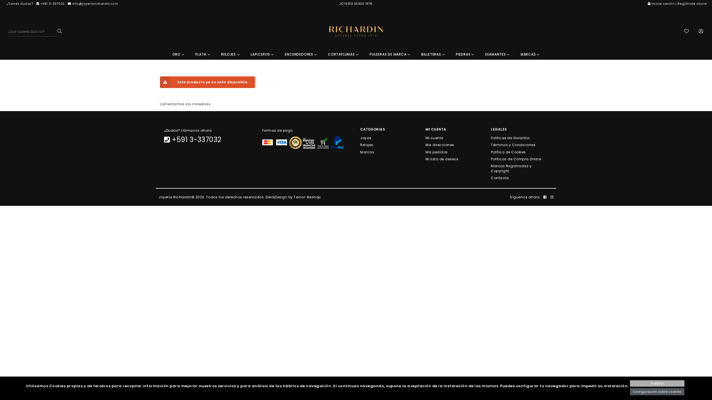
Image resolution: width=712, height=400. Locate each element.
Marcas (367, 151)
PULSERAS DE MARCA (388, 54)
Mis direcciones (440, 144)
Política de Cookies (508, 151)
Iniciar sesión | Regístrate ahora (679, 4)
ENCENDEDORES (299, 54)
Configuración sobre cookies (657, 391)
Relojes (366, 144)
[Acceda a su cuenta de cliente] (701, 31)
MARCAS (529, 54)
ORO (177, 54)
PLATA (201, 54)
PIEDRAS (463, 54)
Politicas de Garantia (510, 138)
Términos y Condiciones (513, 144)
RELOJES (229, 54)
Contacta (500, 178)
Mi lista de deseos (442, 158)
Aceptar (657, 383)
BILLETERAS (431, 54)
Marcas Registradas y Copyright (511, 168)
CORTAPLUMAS (342, 54)
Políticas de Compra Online (516, 158)
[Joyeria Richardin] (356, 31)
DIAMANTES (496, 54)
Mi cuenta (435, 138)
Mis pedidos (437, 151)
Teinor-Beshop (307, 197)
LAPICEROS (261, 54)
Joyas (366, 138)
